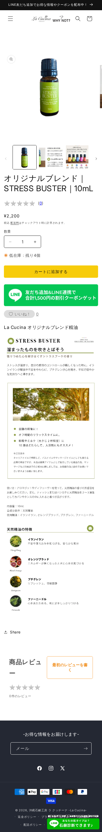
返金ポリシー (27, 817)
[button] (10, 18)
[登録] (85, 748)
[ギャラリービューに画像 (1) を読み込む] (24, 157)
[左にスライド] (6, 158)
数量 (7, 231)
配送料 (14, 222)
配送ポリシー (33, 824)
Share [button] (15, 632)
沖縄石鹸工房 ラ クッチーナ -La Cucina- (58, 810)
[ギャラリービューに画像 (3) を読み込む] (77, 157)
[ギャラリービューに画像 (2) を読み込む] (51, 157)
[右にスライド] (96, 158)
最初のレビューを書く (70, 667)
